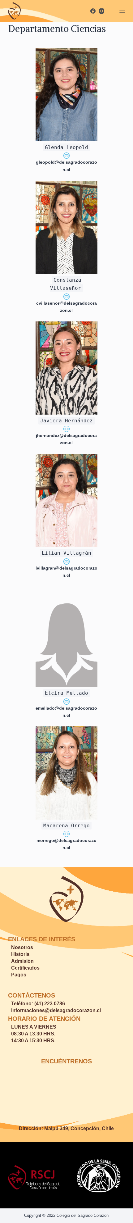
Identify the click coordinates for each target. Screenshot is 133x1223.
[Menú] (122, 11)
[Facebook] (93, 11)
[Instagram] (101, 11)
